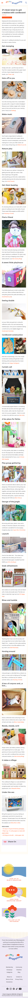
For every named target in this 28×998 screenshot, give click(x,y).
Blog (19, 972)
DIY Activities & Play (6, 17)
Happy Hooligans (14, 363)
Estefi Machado (14, 647)
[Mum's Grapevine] (14, 3)
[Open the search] (26, 3)
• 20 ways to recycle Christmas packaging (13, 828)
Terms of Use (9, 979)
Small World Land (6, 296)
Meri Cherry (18, 498)
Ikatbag (13, 110)
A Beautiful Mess (15, 788)
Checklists (19, 969)
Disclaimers (9, 982)
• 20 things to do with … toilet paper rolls (13, 835)
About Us (9, 977)
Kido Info (21, 415)
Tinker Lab (11, 74)
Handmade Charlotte (7, 331)
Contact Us (19, 977)
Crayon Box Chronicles (18, 530)
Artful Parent (10, 181)
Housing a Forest (8, 213)
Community (19, 967)
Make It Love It (22, 145)
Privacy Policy (19, 979)
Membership (9, 967)
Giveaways (9, 969)
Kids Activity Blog (17, 258)
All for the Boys (11, 562)
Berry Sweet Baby (19, 722)
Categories (9, 972)
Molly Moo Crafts (15, 823)
